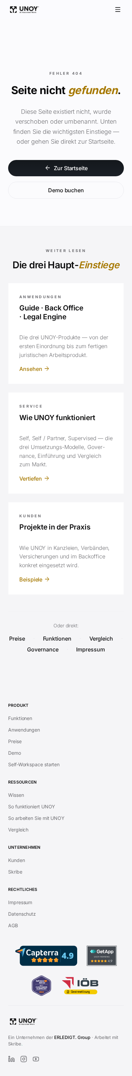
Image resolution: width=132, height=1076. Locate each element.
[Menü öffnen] (118, 9)
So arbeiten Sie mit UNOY (36, 818)
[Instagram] (23, 1059)
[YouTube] (35, 1059)
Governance (42, 649)
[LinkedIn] (11, 1059)
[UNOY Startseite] (24, 9)
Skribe (15, 872)
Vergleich (101, 638)
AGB (13, 925)
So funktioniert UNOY (31, 806)
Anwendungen (24, 730)
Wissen (16, 795)
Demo (14, 753)
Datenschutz (22, 914)
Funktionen (57, 638)
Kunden (16, 860)
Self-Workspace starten (34, 764)
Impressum (90, 649)
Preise (17, 638)
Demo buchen (66, 190)
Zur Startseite (66, 168)
